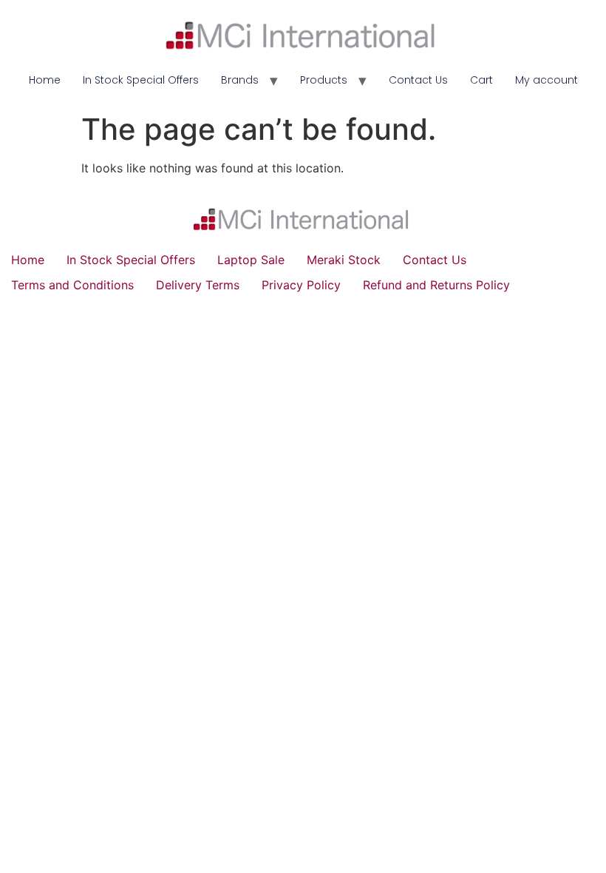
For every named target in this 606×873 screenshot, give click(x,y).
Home (45, 80)
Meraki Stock (344, 259)
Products (323, 80)
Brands (240, 80)
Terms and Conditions (72, 284)
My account (546, 80)
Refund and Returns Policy (436, 284)
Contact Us (418, 80)
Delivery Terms (197, 284)
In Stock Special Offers (141, 80)
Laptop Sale (251, 259)
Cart (481, 80)
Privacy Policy (301, 284)
